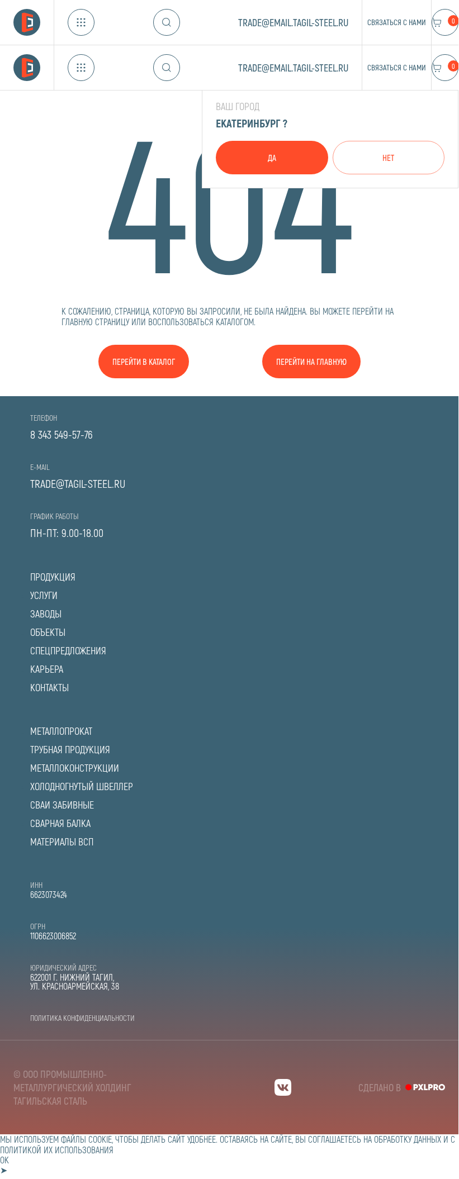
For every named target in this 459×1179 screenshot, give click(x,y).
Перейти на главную (311, 361)
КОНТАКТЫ (49, 687)
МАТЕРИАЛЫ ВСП (61, 841)
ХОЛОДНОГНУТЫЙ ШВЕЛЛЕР (81, 786)
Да (272, 158)
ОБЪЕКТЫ (47, 632)
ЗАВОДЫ (45, 613)
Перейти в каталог (143, 361)
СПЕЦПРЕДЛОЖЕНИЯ (68, 650)
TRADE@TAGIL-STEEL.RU (77, 483)
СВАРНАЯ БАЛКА (60, 823)
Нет (388, 158)
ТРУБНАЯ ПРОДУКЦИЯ (70, 749)
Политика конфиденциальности (82, 1018)
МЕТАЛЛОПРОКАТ (61, 731)
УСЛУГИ (44, 595)
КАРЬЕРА (46, 669)
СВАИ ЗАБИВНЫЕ (62, 805)
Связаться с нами (396, 22)
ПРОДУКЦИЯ (52, 577)
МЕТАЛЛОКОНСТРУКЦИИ (74, 768)
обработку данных (407, 1139)
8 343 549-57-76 (61, 434)
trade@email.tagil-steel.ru (293, 22)
